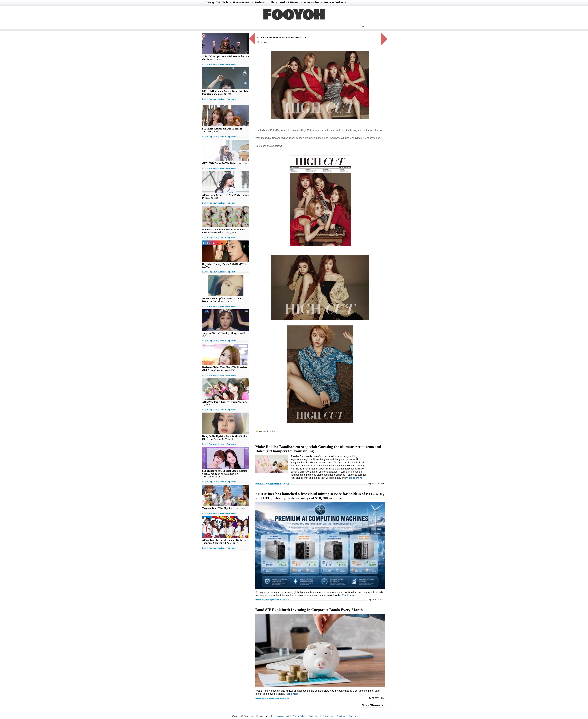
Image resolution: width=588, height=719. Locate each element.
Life (272, 2)
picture (262, 431)
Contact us (313, 716)
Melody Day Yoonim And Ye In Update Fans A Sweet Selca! (223, 231)
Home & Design (333, 2)
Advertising (328, 716)
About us (341, 716)
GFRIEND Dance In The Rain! (219, 163)
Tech (225, 2)
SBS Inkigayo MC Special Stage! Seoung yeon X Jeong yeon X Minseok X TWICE (224, 473)
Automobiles (311, 2)
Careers (352, 716)
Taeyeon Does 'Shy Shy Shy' (217, 508)
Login (361, 26)
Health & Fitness (289, 2)
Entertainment (241, 2)
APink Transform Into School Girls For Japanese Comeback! (224, 541)
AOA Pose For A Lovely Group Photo (223, 401)
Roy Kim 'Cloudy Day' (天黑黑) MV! (223, 264)
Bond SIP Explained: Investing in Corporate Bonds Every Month (309, 610)
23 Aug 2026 (213, 2)
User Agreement (282, 716)
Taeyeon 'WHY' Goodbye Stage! (220, 333)
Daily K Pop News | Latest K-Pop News (219, 64)
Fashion (259, 2)
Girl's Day (271, 431)
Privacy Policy (298, 716)
